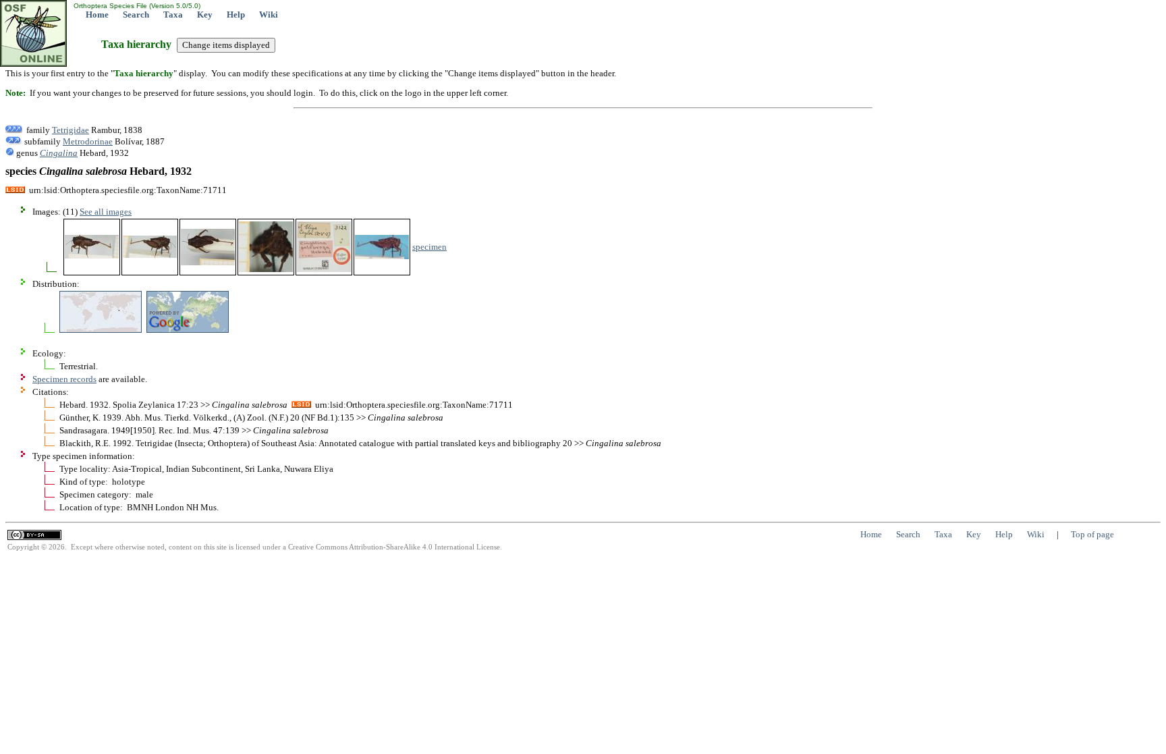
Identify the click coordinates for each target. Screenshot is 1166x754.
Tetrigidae (70, 130)
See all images (106, 212)
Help (236, 14)
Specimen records (64, 379)
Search (136, 14)
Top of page (1092, 534)
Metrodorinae (88, 141)
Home (97, 14)
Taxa (173, 14)
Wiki (268, 14)
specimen (429, 247)
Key (205, 14)
